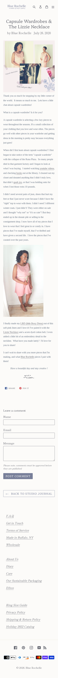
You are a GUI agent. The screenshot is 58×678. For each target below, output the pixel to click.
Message (8, 443)
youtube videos (47, 168)
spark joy (17, 182)
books (19, 173)
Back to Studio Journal (31, 493)
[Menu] (53, 6)
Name (7, 417)
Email (7, 430)
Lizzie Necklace (10, 332)
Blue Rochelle (27, 357)
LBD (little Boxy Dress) (31, 323)
